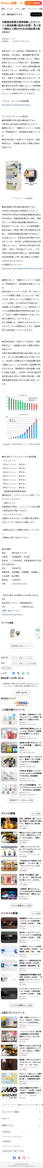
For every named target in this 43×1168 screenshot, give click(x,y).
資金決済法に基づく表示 (13, 1151)
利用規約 (6, 1141)
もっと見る (36, 814)
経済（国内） (7, 668)
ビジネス (29, 658)
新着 (3, 9)
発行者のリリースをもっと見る (21, 800)
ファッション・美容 (35, 9)
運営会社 (6, 1132)
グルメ (17, 9)
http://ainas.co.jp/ (19, 584)
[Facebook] (13, 673)
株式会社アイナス (8, 39)
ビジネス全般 (31, 663)
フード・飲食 (18, 658)
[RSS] (28, 1157)
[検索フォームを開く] (21, 3)
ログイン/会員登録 (33, 3)
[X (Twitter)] (18, 673)
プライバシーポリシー (12, 1146)
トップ (4, 1105)
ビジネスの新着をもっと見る (21, 1005)
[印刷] (28, 673)
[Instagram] (23, 1157)
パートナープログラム (12, 1137)
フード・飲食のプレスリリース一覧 (24, 1105)
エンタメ (10, 9)
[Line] (23, 673)
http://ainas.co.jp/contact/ (12, 614)
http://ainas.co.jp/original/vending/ (16, 105)
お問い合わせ (21, 693)
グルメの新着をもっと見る (21, 905)
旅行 (24, 9)
